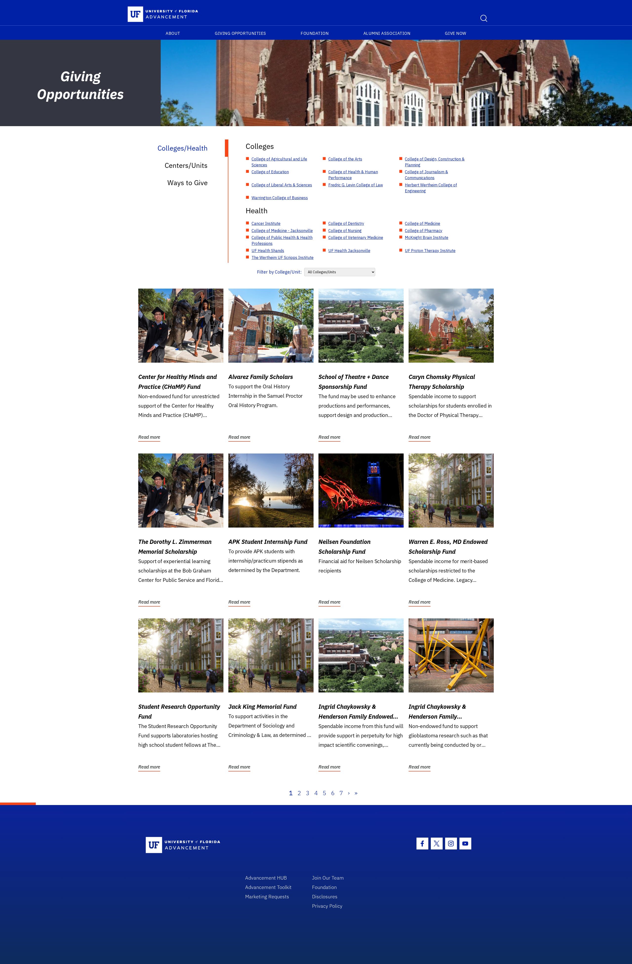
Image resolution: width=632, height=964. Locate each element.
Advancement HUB (266, 877)
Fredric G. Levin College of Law (355, 184)
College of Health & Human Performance (353, 174)
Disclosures (324, 896)
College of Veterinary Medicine (355, 237)
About (173, 33)
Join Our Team (328, 877)
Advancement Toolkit (268, 887)
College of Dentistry (346, 223)
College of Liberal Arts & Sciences (282, 184)
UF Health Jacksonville (349, 250)
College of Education (270, 171)
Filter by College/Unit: (279, 272)
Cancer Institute (266, 223)
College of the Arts (345, 159)
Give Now (455, 33)
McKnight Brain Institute (426, 237)
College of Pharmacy (423, 230)
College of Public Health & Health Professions (282, 240)
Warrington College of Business (280, 197)
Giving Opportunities (240, 33)
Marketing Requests (267, 896)
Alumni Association (387, 33)
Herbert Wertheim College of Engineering (431, 187)
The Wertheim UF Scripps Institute (283, 257)
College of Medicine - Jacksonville (282, 230)
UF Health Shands (268, 250)
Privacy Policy (327, 906)
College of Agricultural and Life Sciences (279, 162)
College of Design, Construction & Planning (435, 162)
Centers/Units (186, 165)
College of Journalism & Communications (426, 174)
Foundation (315, 33)
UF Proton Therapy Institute (430, 250)
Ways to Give (187, 182)
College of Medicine (422, 223)
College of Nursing (345, 230)
